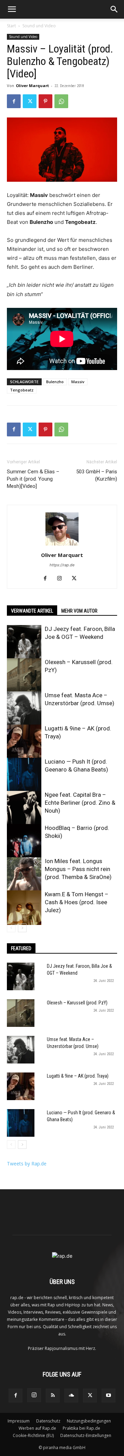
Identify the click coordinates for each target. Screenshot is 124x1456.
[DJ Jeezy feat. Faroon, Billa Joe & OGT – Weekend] (24, 642)
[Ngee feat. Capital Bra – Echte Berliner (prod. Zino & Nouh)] (24, 808)
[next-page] (22, 928)
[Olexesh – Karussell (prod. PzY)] (24, 675)
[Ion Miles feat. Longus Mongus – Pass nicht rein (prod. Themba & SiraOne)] (24, 874)
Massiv (77, 381)
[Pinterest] (45, 101)
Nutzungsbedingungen (89, 1421)
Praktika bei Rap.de (81, 1428)
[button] (12, 9)
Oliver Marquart (32, 85)
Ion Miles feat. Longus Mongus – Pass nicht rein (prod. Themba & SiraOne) (78, 869)
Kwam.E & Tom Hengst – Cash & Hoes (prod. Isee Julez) (76, 902)
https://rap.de (62, 564)
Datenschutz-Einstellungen (85, 1435)
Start (11, 26)
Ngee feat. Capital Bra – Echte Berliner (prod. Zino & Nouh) (80, 802)
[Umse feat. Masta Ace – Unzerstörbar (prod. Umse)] (24, 708)
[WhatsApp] (61, 101)
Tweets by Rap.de (26, 1163)
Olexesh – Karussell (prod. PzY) (77, 1002)
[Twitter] (30, 101)
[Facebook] (14, 101)
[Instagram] (62, 579)
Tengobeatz (21, 390)
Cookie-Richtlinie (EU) (33, 1435)
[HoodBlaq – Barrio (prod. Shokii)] (24, 841)
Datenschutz (48, 1421)
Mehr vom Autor (79, 611)
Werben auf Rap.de (37, 1428)
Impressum (19, 1421)
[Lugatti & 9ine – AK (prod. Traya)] (24, 742)
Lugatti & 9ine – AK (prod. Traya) (77, 1076)
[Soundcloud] (71, 1395)
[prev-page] (11, 928)
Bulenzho (55, 381)
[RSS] (53, 1395)
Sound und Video (39, 26)
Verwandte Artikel (32, 611)
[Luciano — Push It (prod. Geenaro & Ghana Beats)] (24, 775)
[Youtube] (108, 1395)
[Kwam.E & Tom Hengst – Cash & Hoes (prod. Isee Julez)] (24, 907)
